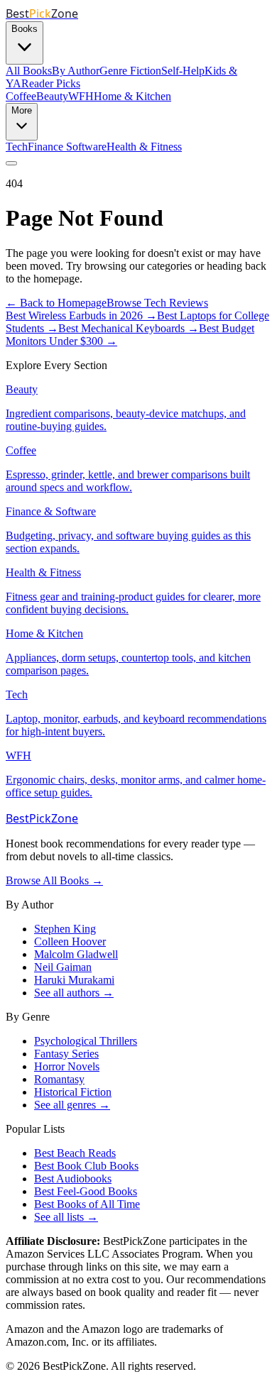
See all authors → (74, 993)
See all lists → (66, 1217)
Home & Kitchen (132, 96)
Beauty (52, 96)
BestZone (42, 818)
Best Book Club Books (86, 1166)
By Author (75, 71)
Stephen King (65, 929)
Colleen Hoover (70, 941)
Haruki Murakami (74, 980)
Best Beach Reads (75, 1153)
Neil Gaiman (63, 967)
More (21, 110)
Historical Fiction (73, 1092)
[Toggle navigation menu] (11, 163)
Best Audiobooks (73, 1178)
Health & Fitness (144, 147)
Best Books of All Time (87, 1204)
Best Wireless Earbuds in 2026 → (81, 315)
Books (24, 28)
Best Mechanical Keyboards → (128, 328)
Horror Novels (66, 1066)
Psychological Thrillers (85, 1041)
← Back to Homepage (56, 303)
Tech (17, 147)
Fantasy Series (66, 1054)
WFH (81, 96)
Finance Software (67, 147)
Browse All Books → (54, 880)
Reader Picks (50, 83)
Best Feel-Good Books (85, 1191)
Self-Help (183, 71)
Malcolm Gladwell (76, 954)
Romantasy (59, 1079)
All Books (29, 71)
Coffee (21, 96)
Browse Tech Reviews (157, 303)
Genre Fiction (130, 71)
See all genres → (72, 1105)
